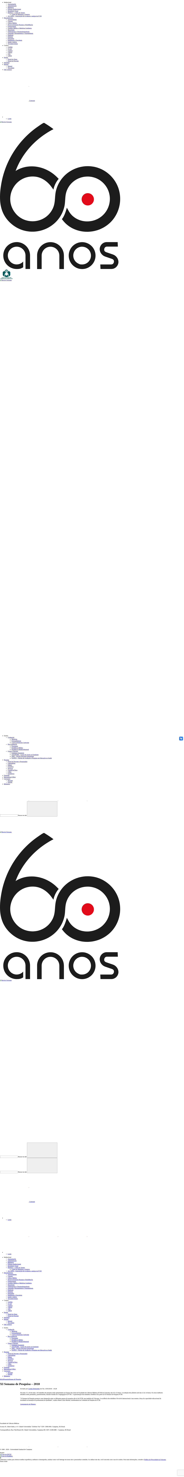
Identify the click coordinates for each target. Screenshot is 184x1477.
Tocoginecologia (13, 44)
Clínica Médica (12, 23)
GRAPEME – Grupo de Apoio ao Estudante (25, 755)
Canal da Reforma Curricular (20, 742)
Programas (15, 746)
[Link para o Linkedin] (43, 800)
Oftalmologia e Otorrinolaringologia (18, 31)
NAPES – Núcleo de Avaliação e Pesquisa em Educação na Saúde (32, 758)
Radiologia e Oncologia (15, 40)
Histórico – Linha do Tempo (16, 13)
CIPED (10, 52)
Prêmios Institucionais (14, 9)
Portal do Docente (13, 61)
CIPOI (10, 56)
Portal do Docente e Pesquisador (17, 761)
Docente (10, 780)
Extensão (6, 775)
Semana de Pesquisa (15, 1379)
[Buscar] (14, 1142)
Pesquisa (6, 760)
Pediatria (10, 37)
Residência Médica (17, 748)
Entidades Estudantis (18, 753)
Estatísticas (11, 773)
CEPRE (10, 47)
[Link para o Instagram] (72, 800)
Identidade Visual (13, 11)
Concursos (7, 779)
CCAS (10, 49)
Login (9, 118)
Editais (10, 765)
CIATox (10, 50)
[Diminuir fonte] (43, 86)
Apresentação (12, 4)
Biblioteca (11, 7)
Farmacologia (12, 26)
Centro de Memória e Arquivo (21, 14)
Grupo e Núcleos (13, 751)
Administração (12, 6)
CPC (9, 54)
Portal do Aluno (12, 59)
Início (1, 1379)
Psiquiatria (11, 38)
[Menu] (14, 830)
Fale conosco (8, 69)
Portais (6, 57)
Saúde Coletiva (12, 42)
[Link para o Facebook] (14, 800)
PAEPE (10, 782)
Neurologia (11, 30)
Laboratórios (11, 763)
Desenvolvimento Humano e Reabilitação (20, 25)
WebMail (6, 63)
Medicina (14, 739)
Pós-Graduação (12, 744)
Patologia (10, 35)
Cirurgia (10, 21)
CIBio (9, 772)
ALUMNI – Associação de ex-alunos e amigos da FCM (24, 16)
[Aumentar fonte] (14, 86)
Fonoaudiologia (16, 741)
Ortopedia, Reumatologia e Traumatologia (20, 33)
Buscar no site (22, 815)
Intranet (6, 64)
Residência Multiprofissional (20, 749)
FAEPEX (11, 767)
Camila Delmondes (34, 1389)
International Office (10, 777)
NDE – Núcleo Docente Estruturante (23, 756)
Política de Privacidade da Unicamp (155, 1459)
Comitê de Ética (12, 770)
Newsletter (11, 68)
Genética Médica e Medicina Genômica (20, 28)
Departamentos (8, 18)
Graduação (11, 737)
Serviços (10, 768)
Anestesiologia (12, 19)
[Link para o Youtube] (101, 800)
